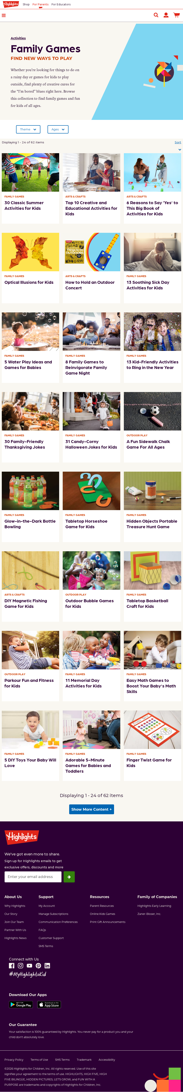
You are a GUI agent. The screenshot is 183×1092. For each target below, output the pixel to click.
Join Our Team (14, 922)
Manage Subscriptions (53, 914)
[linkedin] (47, 965)
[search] (156, 14)
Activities (18, 38)
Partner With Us (15, 930)
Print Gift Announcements (107, 922)
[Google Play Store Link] (21, 1005)
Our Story (10, 914)
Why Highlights (14, 906)
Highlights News (15, 938)
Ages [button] (55, 129)
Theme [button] (25, 129)
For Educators (61, 4)
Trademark (84, 1059)
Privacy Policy (13, 1059)
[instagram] (20, 965)
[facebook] (11, 965)
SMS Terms (46, 946)
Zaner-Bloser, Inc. (149, 914)
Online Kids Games (102, 914)
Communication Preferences (58, 922)
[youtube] (29, 965)
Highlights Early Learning (154, 906)
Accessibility (107, 1059)
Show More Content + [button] (91, 809)
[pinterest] (38, 965)
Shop (26, 4)
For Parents (40, 4)
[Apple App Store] (49, 1005)
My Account (47, 906)
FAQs (42, 930)
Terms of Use (39, 1059)
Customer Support (51, 938)
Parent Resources (102, 906)
